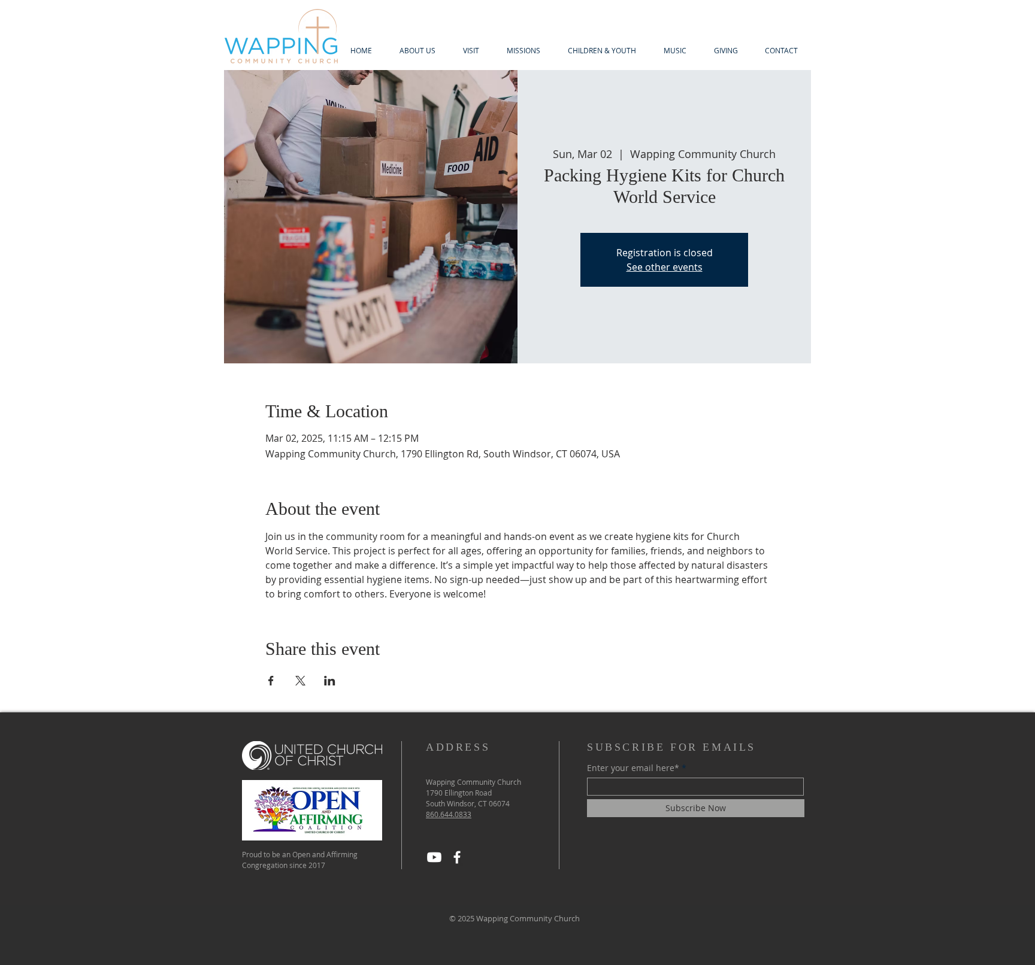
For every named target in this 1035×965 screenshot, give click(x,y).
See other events (665, 267)
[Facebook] (457, 857)
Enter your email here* (633, 768)
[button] (417, 50)
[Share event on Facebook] (271, 680)
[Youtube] (434, 857)
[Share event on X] (300, 680)
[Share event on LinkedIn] (329, 680)
